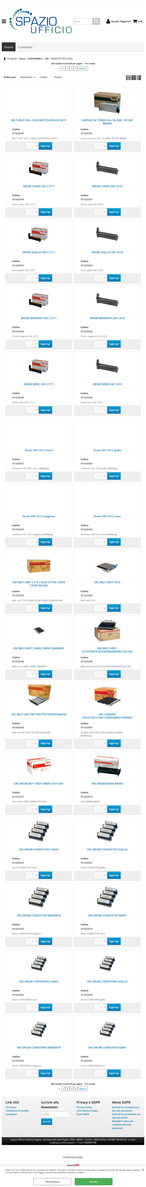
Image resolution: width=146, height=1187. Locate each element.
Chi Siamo (11, 1107)
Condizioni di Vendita (17, 1110)
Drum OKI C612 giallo (107, 450)
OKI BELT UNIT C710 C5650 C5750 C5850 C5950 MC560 (38, 583)
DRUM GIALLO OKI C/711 (39, 252)
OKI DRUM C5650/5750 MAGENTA (39, 915)
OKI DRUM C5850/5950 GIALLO (107, 981)
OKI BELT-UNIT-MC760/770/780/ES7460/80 (38, 714)
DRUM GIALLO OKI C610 (107, 252)
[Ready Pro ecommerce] (73, 1165)
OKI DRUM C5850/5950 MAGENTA (39, 1047)
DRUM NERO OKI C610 (107, 384)
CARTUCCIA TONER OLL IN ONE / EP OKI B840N (107, 121)
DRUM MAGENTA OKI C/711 (39, 318)
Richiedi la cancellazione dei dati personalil (125, 1109)
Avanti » (83, 68)
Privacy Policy (84, 1107)
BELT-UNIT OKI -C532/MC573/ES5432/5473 (38, 120)
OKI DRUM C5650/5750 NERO (107, 915)
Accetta (94, 1181)
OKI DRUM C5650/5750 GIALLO (107, 849)
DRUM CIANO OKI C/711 (38, 186)
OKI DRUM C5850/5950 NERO (107, 1047)
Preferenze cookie (73, 1157)
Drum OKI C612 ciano (39, 450)
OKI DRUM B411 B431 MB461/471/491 (39, 783)
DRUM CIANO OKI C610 (107, 186)
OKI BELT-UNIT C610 (107, 582)
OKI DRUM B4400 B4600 (107, 783)
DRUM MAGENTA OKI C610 (107, 318)
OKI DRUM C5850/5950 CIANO (39, 981)
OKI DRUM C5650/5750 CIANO (39, 849)
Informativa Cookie (87, 1110)
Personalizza (52, 1181)
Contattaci (25, 47)
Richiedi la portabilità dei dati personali (126, 1116)
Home (8, 47)
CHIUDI (143, 1169)
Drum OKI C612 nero (107, 516)
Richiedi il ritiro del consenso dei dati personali (122, 1125)
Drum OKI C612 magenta (39, 516)
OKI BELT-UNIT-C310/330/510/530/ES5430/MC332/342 (107, 649)
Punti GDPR (83, 1114)
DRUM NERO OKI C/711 (39, 384)
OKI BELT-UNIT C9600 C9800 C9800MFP (38, 648)
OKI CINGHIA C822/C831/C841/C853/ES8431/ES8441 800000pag (107, 717)
